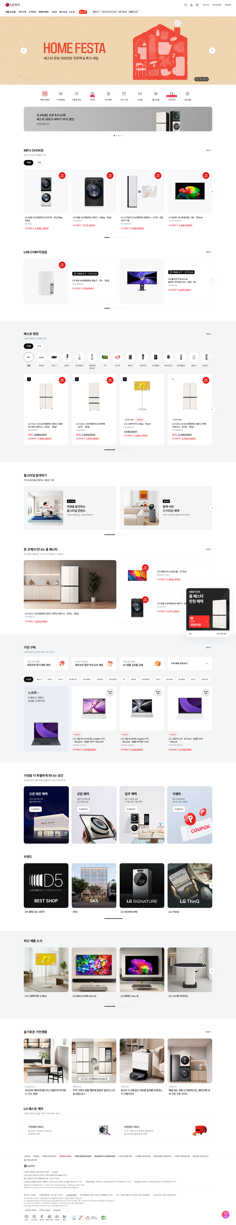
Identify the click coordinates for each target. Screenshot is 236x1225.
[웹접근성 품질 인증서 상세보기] (104, 1217)
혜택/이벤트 (44, 12)
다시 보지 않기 (222, 634)
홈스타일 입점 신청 (30, 1160)
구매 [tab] (28, 162)
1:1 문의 (55, 1172)
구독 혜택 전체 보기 (179, 663)
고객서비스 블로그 (44, 1210)
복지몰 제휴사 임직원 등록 (162, 1156)
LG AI (72, 12)
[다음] (212, 50)
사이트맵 (27, 1156)
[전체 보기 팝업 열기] (207, 79)
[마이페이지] (191, 5)
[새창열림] (96, 11)
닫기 (190, 634)
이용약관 (36, 1156)
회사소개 (206, 5)
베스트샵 (63, 12)
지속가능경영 (216, 5)
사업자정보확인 (71, 1195)
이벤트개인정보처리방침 (83, 1156)
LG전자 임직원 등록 (125, 1156)
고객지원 (32, 12)
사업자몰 (228, 5)
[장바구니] (197, 5)
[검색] (185, 5)
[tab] (114, 135)
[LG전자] (12, 5)
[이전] (24, 50)
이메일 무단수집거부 (49, 1156)
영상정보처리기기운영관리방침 (104, 1156)
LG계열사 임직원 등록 (142, 1156)
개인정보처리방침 (65, 1156)
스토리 (54, 12)
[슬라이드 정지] (196, 79)
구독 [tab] (39, 162)
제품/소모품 (10, 12)
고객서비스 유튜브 (30, 1210)
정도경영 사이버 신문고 (201, 1156)
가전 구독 (22, 12)
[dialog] (207, 612)
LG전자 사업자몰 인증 (182, 1156)
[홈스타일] (82, 12)
